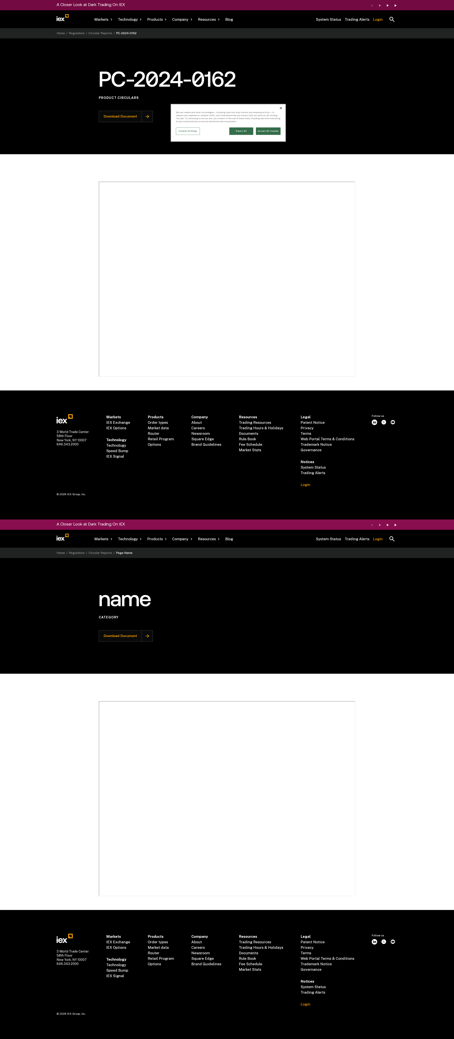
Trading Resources (255, 422)
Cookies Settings (188, 131)
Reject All (241, 131)
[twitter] (383, 422)
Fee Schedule (250, 444)
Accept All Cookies (268, 131)
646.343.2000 (68, 444)
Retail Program (161, 439)
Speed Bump (117, 451)
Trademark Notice (316, 444)
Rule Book (247, 439)
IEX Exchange (118, 422)
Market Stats (250, 450)
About (196, 422)
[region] (228, 123)
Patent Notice (313, 422)
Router (153, 433)
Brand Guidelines (206, 444)
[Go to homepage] (63, 17)
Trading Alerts (357, 19)
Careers (198, 428)
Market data (158, 428)
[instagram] (374, 422)
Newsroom (200, 433)
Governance (311, 450)
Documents (248, 433)
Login (378, 19)
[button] (103, 20)
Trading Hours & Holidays (261, 428)
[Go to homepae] (65, 418)
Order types (158, 422)
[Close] (281, 108)
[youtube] (392, 422)
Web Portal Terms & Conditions (327, 439)
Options (154, 444)
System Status (328, 19)
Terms (306, 433)
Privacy (307, 428)
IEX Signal (115, 456)
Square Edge (202, 439)
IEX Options (116, 428)
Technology (116, 445)
